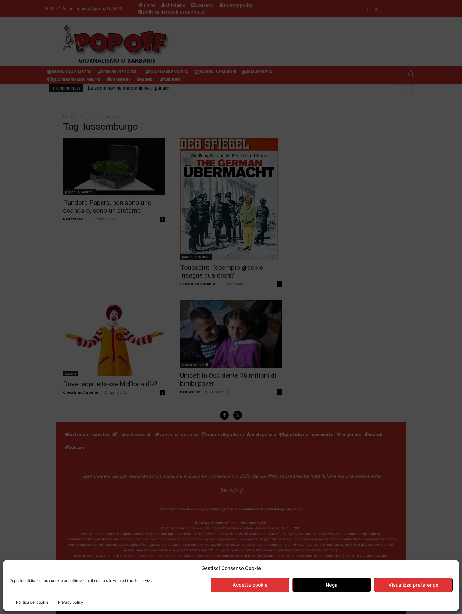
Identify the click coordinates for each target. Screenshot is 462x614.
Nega (332, 585)
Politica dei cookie (32, 602)
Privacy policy (70, 602)
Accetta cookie (250, 585)
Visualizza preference (413, 585)
